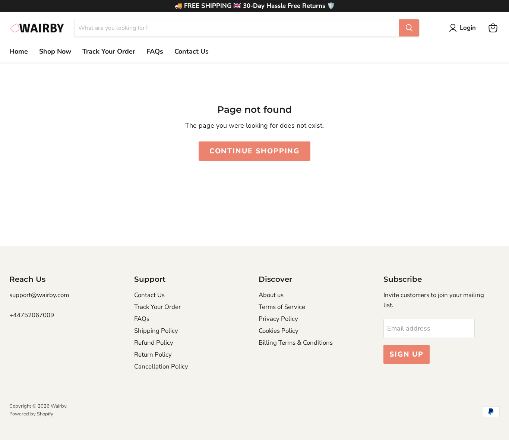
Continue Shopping (254, 151)
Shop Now (55, 51)
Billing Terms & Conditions (296, 342)
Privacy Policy (278, 319)
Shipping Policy (156, 330)
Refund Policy (153, 342)
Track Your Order (108, 51)
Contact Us (191, 51)
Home (18, 51)
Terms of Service (282, 307)
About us (271, 295)
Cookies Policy (278, 330)
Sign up (406, 354)
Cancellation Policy (161, 366)
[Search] (409, 27)
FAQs (154, 51)
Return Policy (153, 354)
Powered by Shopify (31, 414)
